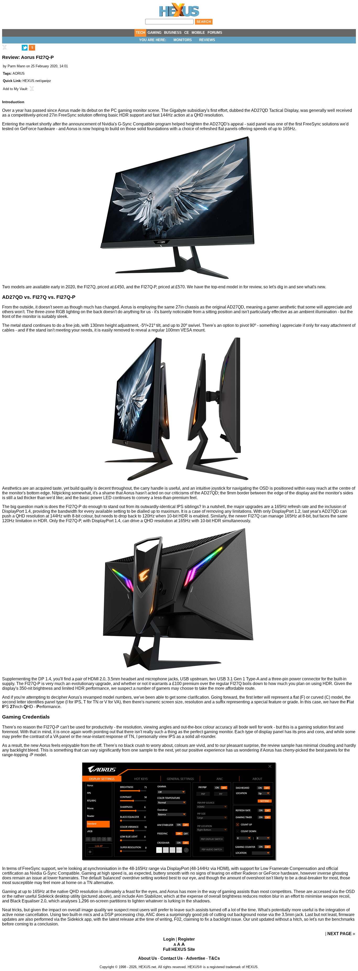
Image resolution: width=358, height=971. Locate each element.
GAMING (154, 33)
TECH (140, 33)
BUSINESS (173, 33)
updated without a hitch (280, 919)
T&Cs (214, 958)
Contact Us (171, 958)
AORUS (19, 73)
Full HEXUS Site (179, 949)
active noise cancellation (25, 914)
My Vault (20, 89)
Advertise (195, 958)
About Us (147, 958)
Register (186, 939)
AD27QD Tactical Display (274, 110)
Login (169, 939)
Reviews (207, 40)
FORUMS (215, 33)
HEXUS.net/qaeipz (37, 81)
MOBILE (198, 33)
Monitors (182, 40)
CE (186, 33)
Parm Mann (16, 66)
